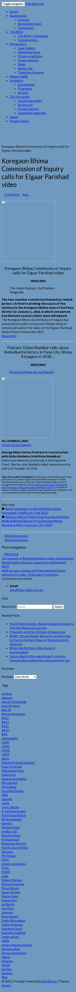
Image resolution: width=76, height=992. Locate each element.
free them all (35, 4)
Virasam (7, 961)
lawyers (7, 823)
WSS (4, 977)
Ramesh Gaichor (13, 884)
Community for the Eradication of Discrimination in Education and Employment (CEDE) (34, 486)
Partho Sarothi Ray (15, 848)
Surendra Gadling (13, 933)
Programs (25, 88)
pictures (7, 852)
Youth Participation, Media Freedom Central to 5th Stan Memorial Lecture (42, 626)
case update (10, 738)
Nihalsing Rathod (14, 843)
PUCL (5, 868)
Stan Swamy (10, 916)
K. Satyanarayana (13, 811)
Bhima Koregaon (29, 24)
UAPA (5, 941)
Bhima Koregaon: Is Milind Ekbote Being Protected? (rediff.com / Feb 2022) (31, 511)
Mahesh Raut (11, 827)
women (7, 969)
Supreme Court (12, 929)
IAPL (5, 795)
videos (6, 957)
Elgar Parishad (12, 767)
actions (7, 694)
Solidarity (16, 80)
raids (5, 876)
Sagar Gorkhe (11, 892)
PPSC (5, 860)
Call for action (20, 97)
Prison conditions (30, 56)
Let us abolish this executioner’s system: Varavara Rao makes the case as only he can (40, 658)
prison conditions (14, 864)
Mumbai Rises (11, 835)
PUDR (6, 872)
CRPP (6, 754)
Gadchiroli (9, 775)
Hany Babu (9, 787)
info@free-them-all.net (26, 590)
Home (14, 12)
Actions (23, 93)
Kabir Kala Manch (14, 815)
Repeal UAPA (19, 76)
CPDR (6, 750)
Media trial (25, 68)
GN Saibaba (9, 783)
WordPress (49, 981)
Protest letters (28, 109)
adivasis (7, 698)
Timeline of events (31, 72)
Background (18, 16)
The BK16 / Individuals (33, 36)
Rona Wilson (10, 888)
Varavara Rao (11, 949)
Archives (7, 677)
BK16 (5, 730)
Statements (26, 84)
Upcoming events (30, 101)
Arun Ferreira (11, 706)
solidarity (8, 904)
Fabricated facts (29, 52)
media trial (9, 831)
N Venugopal (10, 839)
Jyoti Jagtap (10, 807)
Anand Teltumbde (14, 702)
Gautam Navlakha (14, 779)
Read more (9, 336)
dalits (6, 758)
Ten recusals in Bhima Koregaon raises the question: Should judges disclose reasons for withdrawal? (38, 558)
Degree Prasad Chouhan (18, 762)
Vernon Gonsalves (14, 953)
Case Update (26, 48)
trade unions (10, 937)
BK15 (5, 726)
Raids (21, 64)
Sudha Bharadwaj (13, 920)
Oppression (26, 28)
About (14, 117)
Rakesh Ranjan (12, 880)
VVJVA (6, 965)
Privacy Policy (19, 121)
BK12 (5, 722)
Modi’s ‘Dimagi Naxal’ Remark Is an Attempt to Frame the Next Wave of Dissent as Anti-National (40, 640)
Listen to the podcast (16, 445)
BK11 (5, 718)
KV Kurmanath (12, 819)
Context (23, 20)
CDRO (6, 746)
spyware (7, 912)
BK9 (4, 734)
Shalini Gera (10, 896)
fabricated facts (13, 771)
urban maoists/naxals (17, 945)
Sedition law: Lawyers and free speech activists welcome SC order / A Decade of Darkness (34, 570)
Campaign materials (32, 113)
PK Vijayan (9, 856)
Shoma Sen (9, 900)
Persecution (18, 44)
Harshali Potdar (13, 791)
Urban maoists (28, 60)
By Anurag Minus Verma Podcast (32, 372)
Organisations (28, 40)
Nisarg (6, 985)
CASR (5, 742)
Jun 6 (5, 803)
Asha (25, 194)
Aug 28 (6, 710)
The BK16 (16, 32)
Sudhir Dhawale (12, 925)
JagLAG (7, 799)
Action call (25, 105)
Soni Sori (8, 908)
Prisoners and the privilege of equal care (38, 632)
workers (7, 973)
